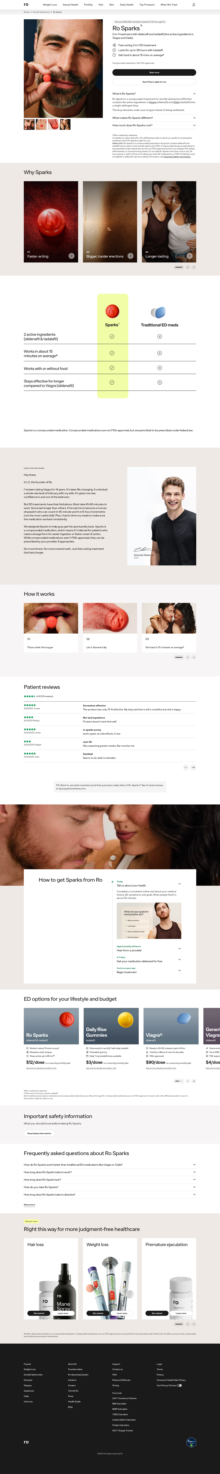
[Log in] (194, 5)
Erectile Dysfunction (41, 12)
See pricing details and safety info (41, 1068)
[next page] (193, 767)
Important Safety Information (177, 157)
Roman (27, 12)
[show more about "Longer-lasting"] (190, 256)
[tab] (50, 4)
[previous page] (186, 767)
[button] (154, 93)
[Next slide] (193, 1081)
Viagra (152, 102)
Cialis (176, 102)
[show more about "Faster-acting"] (72, 256)
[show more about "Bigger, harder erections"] (130, 256)
